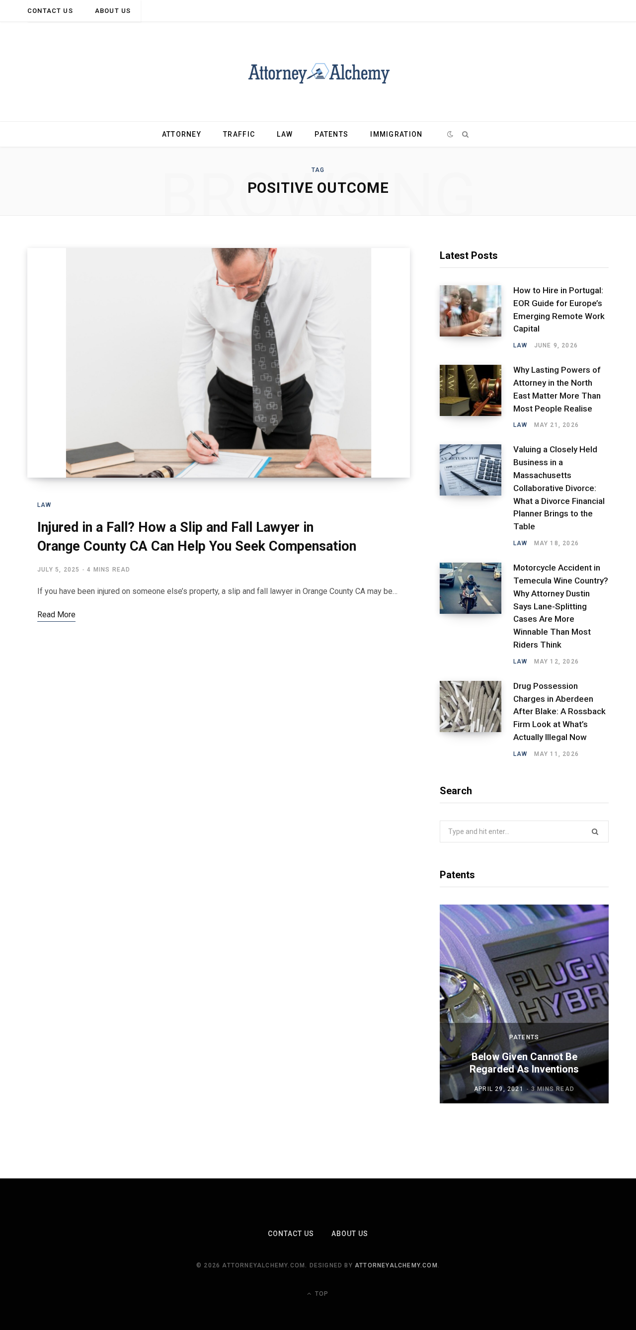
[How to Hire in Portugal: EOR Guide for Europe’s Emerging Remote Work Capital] (476, 317)
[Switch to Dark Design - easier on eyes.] (450, 134)
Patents (331, 134)
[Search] (465, 134)
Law (285, 134)
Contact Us (50, 10)
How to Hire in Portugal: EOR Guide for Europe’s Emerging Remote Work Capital (559, 309)
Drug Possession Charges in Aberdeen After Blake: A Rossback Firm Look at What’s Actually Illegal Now (559, 711)
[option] (524, 1004)
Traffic (239, 134)
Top (320, 1293)
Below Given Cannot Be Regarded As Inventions (524, 1063)
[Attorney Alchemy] (318, 71)
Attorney (181, 134)
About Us (113, 10)
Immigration (396, 134)
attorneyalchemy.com (396, 1265)
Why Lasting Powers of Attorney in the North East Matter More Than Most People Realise (557, 389)
